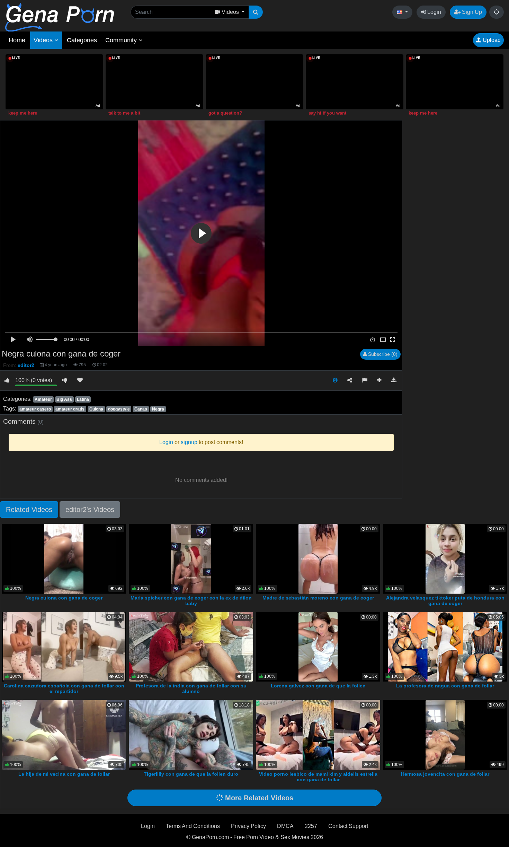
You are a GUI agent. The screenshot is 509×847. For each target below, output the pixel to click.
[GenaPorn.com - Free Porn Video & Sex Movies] (59, 17)
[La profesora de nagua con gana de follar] (445, 646)
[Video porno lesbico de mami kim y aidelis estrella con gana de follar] (319, 734)
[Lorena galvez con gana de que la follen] (318, 646)
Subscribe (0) (382, 354)
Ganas (140, 409)
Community (122, 40)
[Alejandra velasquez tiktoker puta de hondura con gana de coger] (445, 558)
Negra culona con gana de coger (63, 598)
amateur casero (35, 409)
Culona (96, 409)
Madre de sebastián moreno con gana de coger (318, 598)
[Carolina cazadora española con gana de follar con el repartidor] (64, 646)
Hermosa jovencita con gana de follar (445, 774)
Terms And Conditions (193, 826)
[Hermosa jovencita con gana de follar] (445, 734)
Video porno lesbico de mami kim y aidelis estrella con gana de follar (318, 776)
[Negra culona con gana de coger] (63, 558)
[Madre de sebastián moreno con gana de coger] (318, 558)
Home (17, 40)
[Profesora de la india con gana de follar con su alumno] (191, 646)
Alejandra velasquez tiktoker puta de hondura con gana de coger (445, 600)
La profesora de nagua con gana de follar (445, 685)
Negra (158, 409)
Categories (82, 40)
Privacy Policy (248, 826)
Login (433, 12)
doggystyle (119, 409)
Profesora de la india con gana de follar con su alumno (191, 688)
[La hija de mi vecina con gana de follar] (64, 734)
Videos (44, 40)
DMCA (285, 826)
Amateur (43, 399)
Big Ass (64, 399)
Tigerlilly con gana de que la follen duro (191, 774)
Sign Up (471, 12)
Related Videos (29, 509)
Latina (83, 399)
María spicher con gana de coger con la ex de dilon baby (191, 600)
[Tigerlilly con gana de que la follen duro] (191, 734)
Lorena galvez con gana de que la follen (318, 685)
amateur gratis (69, 409)
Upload (491, 40)
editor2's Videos (89, 509)
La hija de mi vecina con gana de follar (64, 774)
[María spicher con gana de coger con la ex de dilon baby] (191, 558)
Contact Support (348, 826)
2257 (311, 826)
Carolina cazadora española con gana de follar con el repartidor (64, 688)
